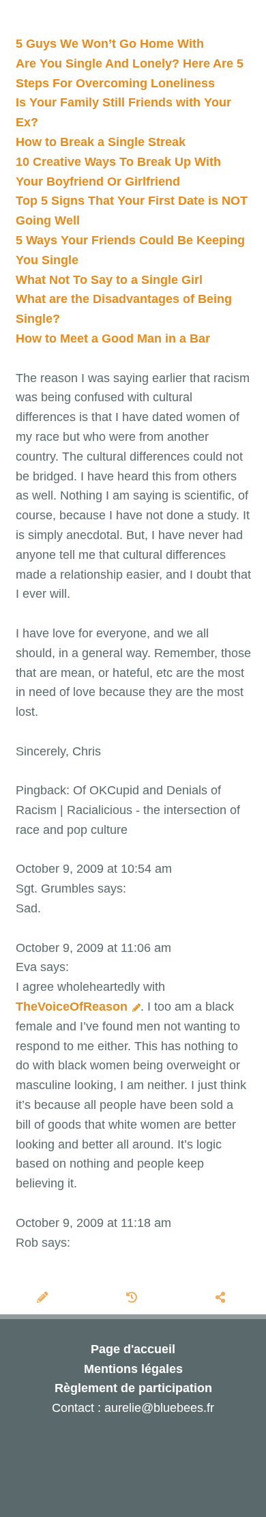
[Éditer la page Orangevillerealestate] (44, 1299)
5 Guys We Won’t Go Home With (110, 43)
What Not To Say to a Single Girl (109, 280)
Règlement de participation (133, 1388)
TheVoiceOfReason (73, 1006)
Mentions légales (133, 1369)
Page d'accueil (133, 1349)
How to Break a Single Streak (101, 142)
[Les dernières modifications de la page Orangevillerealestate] (133, 1299)
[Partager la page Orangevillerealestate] (222, 1299)
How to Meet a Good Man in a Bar (113, 338)
